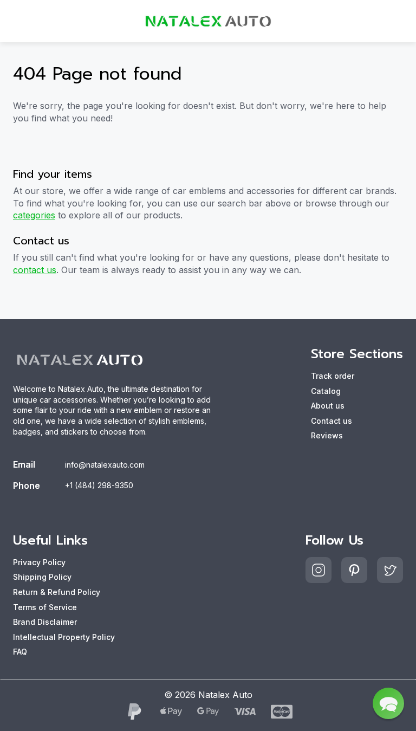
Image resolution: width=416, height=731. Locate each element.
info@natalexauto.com (105, 464)
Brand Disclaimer (45, 621)
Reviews (327, 435)
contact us (34, 269)
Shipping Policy (42, 576)
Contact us (331, 420)
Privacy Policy (39, 562)
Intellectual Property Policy (64, 637)
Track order (332, 375)
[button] (388, 703)
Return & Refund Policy (56, 592)
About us (327, 405)
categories (34, 215)
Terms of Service (45, 607)
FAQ (20, 651)
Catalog (326, 391)
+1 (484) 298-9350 (99, 485)
